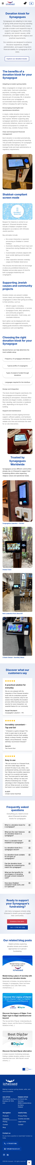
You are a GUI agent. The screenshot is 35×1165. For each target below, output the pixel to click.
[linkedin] (7, 1154)
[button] (17, 826)
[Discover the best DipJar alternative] (17, 1032)
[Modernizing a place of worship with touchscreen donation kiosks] (17, 956)
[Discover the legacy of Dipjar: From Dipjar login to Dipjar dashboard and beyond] (17, 994)
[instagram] (4, 1154)
